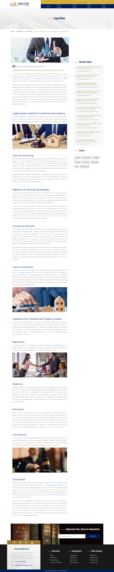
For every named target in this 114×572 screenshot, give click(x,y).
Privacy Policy (54, 560)
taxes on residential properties (22, 273)
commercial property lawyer (54, 485)
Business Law (94, 558)
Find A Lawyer (74, 562)
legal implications (20, 117)
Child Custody (94, 560)
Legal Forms (104, 6)
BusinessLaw (94, 162)
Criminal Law (93, 562)
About (52, 555)
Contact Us (53, 558)
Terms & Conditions (56, 562)
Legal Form (73, 558)
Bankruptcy (78, 162)
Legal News (89, 6)
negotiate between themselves (54, 345)
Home (48, 6)
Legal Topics (74, 6)
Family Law (77, 157)
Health (76, 166)
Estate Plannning (84, 166)
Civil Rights (96, 157)
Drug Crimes (86, 162)
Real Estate (28, 31)
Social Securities (87, 157)
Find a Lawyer (59, 6)
